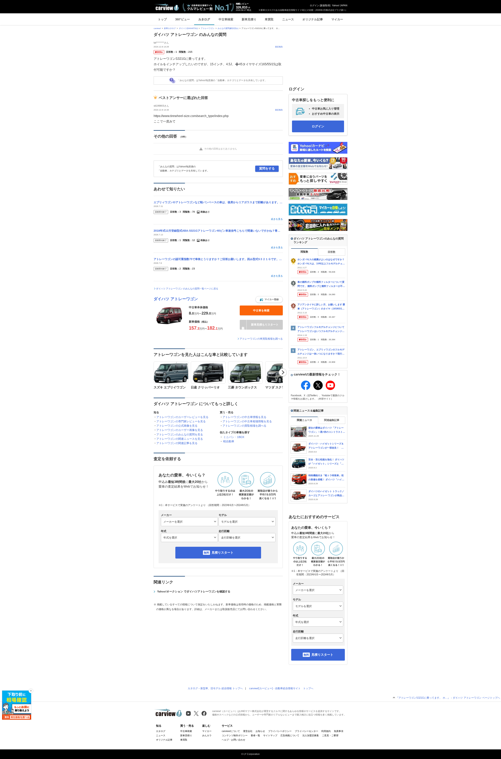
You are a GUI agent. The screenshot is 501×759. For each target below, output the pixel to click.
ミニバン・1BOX (233, 437)
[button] (269, 299)
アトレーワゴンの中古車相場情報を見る (247, 421)
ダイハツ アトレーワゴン (176, 299)
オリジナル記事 (312, 19)
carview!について (231, 731)
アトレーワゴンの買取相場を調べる (244, 425)
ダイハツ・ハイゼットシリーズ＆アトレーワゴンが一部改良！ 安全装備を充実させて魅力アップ (326, 446)
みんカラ (207, 735)
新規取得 (325, 5)
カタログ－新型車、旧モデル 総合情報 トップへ (215, 688)
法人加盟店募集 (310, 735)
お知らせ (260, 731)
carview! (157, 28)
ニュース (288, 19)
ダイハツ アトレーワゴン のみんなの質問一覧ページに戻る (187, 288)
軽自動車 (228, 441)
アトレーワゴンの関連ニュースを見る (179, 438)
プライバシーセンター (306, 731)
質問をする (267, 168)
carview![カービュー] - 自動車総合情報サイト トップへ (281, 688)
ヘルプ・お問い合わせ (233, 739)
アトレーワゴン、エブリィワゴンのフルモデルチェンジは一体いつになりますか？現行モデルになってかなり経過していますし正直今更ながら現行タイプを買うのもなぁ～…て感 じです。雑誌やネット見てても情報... (320, 351)
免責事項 (338, 731)
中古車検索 (226, 19)
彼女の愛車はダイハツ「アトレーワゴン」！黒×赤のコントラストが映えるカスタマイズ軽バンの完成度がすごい (326, 430)
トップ (162, 19)
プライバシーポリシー (280, 731)
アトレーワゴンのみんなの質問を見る (179, 434)
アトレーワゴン (207, 28)
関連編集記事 (331, 420)
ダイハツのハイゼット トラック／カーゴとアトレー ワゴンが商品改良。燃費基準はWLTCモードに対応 (326, 493)
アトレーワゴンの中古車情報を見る (244, 417)
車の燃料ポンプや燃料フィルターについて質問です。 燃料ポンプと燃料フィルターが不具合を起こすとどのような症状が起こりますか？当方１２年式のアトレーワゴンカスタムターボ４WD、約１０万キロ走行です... (321, 284)
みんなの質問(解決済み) (228, 28)
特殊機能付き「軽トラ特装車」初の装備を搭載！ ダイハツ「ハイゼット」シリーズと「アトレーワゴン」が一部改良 (326, 477)
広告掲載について (289, 735)
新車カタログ (170, 28)
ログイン (314, 5)
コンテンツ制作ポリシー (235, 735)
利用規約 (326, 731)
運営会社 (247, 731)
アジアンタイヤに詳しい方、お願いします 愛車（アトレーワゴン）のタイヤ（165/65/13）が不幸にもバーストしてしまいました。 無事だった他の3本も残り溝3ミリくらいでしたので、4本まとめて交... (321, 306)
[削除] (31, 690)
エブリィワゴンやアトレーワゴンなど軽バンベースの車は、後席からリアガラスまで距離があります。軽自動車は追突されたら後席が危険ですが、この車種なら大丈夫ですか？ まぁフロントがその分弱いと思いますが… (218, 202)
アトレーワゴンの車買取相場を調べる (261, 338)
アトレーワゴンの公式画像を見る (176, 425)
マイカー (337, 19)
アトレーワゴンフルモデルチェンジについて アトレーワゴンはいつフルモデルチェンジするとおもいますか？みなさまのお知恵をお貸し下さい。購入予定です (320, 329)
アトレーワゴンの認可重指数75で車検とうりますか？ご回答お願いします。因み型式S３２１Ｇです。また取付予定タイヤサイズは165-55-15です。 (218, 259)
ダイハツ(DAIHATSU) (188, 28)
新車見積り (249, 19)
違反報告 (279, 47)
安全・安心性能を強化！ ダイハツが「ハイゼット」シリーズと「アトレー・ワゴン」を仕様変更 (326, 461)
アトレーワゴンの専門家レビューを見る (181, 421)
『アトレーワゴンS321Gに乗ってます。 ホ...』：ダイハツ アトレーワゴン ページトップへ (448, 697)
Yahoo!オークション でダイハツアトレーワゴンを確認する (193, 591)
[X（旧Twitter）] (196, 713)
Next (283, 372)
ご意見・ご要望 (330, 735)
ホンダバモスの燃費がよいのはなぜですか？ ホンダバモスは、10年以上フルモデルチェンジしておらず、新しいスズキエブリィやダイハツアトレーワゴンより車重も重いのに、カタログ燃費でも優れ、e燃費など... (321, 261)
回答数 (331, 251)
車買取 (269, 19)
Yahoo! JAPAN (339, 5)
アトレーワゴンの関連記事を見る (176, 443)
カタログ (204, 19)
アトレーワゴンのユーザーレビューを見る (182, 417)
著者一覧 (255, 735)
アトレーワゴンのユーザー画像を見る (179, 430)
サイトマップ (270, 735)
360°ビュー (182, 19)
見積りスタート (222, 552)
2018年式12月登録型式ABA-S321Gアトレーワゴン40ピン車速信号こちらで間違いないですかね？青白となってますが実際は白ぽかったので (218, 230)
